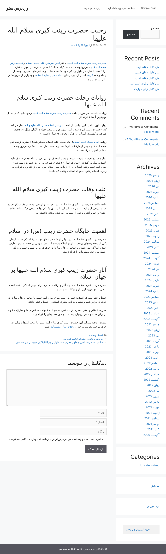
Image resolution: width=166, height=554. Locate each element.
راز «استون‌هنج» (92, 8)
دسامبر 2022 (152, 363)
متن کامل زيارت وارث (147, 89)
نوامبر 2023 (152, 302)
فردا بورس (153, 506)
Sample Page (148, 8)
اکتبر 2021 (153, 429)
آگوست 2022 (151, 379)
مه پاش (155, 485)
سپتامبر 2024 (151, 252)
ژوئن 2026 (153, 180)
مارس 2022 (152, 401)
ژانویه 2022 (152, 412)
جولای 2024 (152, 263)
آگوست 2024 (151, 258)
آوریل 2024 (153, 274)
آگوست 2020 (151, 435)
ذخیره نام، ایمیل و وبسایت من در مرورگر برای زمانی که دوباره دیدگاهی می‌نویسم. (55, 439)
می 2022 (154, 390)
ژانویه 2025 (152, 236)
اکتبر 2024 (153, 247)
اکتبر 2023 (153, 307)
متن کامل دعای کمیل (147, 72)
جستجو (155, 28)
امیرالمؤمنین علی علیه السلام (43, 62)
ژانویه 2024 (152, 291)
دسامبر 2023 (152, 296)
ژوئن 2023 (153, 330)
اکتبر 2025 (153, 214)
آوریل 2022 (153, 396)
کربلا (90, 75)
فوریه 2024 (153, 285)
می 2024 (154, 269)
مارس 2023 (152, 346)
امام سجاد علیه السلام (86, 141)
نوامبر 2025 (152, 208)
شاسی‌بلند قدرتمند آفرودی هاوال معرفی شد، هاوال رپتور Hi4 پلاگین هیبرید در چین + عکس (59, 342)
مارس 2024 (152, 280)
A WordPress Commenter (143, 139)
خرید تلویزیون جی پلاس (138, 529)
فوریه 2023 (153, 352)
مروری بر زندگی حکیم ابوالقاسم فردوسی (83, 338)
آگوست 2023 (151, 319)
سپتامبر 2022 (152, 374)
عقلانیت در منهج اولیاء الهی (121, 8)
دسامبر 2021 (152, 418)
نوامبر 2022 (152, 368)
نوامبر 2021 (153, 423)
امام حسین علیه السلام (49, 75)
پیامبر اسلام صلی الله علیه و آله (43, 125)
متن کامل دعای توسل (147, 67)
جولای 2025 (152, 225)
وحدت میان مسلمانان (62, 326)
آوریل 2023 (153, 341)
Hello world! (152, 131)
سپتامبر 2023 (151, 313)
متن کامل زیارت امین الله (145, 83)
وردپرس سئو (17, 8)
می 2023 (154, 335)
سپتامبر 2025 (152, 219)
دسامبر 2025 (152, 203)
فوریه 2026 (153, 191)
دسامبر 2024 (152, 241)
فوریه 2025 (153, 230)
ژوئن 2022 (153, 385)
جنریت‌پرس (65, 548)
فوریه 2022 (153, 407)
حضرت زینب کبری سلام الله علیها (87, 62)
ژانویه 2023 (152, 357)
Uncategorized (95, 335)
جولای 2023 (152, 324)
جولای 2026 (152, 175)
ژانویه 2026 (152, 197)
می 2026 (154, 186)
